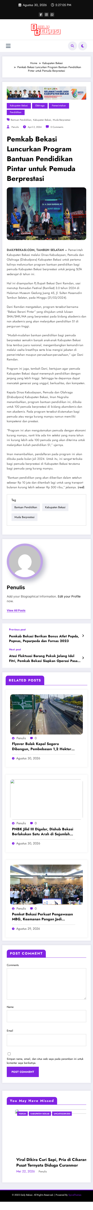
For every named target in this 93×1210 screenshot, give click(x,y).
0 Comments (57, 127)
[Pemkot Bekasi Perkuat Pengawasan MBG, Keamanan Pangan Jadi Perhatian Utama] (46, 884)
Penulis (15, 127)
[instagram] (46, 15)
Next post (15, 649)
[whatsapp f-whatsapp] (52, 15)
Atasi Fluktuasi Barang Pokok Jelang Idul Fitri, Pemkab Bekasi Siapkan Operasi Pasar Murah (44, 658)
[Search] (72, 46)
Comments (13, 965)
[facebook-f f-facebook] (41, 15)
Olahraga (39, 105)
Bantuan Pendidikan (21, 120)
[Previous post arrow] (83, 635)
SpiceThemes (74, 1195)
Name (10, 1007)
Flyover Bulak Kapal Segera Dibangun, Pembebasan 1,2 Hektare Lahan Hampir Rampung (42, 746)
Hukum (14, 1113)
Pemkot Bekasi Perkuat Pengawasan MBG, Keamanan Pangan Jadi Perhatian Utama (42, 917)
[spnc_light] (82, 45)
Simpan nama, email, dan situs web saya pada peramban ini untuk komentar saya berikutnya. (45, 1061)
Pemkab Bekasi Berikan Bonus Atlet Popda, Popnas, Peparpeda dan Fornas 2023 (44, 638)
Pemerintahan (59, 105)
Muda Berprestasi (61, 120)
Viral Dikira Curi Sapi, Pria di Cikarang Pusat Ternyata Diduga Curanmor (44, 1162)
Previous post (17, 629)
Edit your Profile (69, 596)
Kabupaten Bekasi (19, 105)
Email (10, 1031)
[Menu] (8, 46)
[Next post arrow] (83, 658)
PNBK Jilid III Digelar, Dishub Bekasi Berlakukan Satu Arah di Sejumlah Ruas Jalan (42, 832)
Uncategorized (54, 1113)
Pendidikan (15, 112)
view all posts (16, 610)
